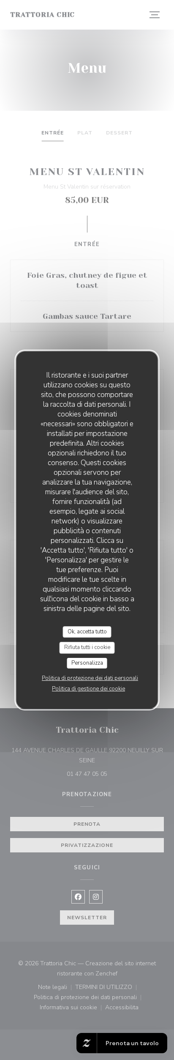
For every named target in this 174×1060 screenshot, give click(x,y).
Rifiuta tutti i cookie (87, 647)
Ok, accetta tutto (87, 631)
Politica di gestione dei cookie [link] (88, 689)
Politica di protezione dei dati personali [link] (90, 678)
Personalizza (87, 663)
